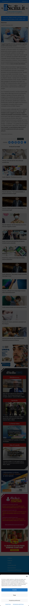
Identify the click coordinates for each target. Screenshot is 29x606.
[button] (27, 576)
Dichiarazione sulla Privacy (18, 604)
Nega (14, 595)
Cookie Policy (8, 604)
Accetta (14, 589)
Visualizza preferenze (14, 600)
